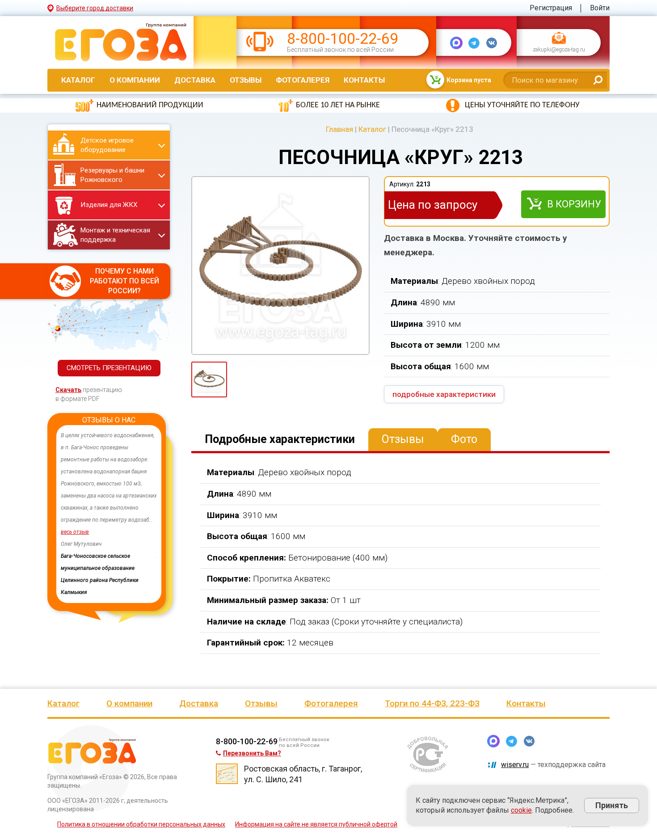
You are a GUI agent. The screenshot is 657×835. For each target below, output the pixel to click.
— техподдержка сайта (553, 764)
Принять (611, 805)
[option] (128, 502)
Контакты (364, 80)
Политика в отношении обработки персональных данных (141, 824)
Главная (339, 129)
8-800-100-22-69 (342, 39)
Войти (600, 8)
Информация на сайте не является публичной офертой (316, 824)
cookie (521, 810)
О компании (135, 80)
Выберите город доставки (94, 8)
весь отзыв (94, 532)
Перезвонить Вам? (252, 753)
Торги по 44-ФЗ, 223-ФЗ (432, 703)
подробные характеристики (444, 394)
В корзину (574, 204)
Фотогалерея (302, 80)
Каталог (78, 80)
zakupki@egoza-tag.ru (559, 50)
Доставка (194, 80)
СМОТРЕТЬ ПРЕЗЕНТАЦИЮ (109, 368)
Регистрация (551, 8)
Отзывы (245, 80)
